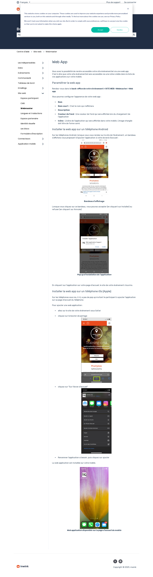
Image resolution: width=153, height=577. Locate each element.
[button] (43, 63)
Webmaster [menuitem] (27, 108)
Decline (120, 30)
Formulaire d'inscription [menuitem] (32, 133)
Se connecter (130, 2)
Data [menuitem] (20, 68)
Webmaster (51, 51)
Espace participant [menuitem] (30, 98)
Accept (100, 30)
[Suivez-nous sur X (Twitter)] (115, 561)
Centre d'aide (23, 51)
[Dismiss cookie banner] (128, 9)
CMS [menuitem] (23, 103)
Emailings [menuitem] (22, 88)
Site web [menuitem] (22, 93)
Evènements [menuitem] (24, 73)
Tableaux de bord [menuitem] (26, 83)
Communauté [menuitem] (24, 78)
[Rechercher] (134, 34)
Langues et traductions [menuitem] (31, 113)
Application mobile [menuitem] (27, 143)
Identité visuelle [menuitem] (28, 123)
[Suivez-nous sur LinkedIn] (120, 561)
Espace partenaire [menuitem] (29, 118)
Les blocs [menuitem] (25, 128)
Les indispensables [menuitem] (26, 62)
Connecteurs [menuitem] (24, 138)
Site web (37, 51)
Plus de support (113, 2)
